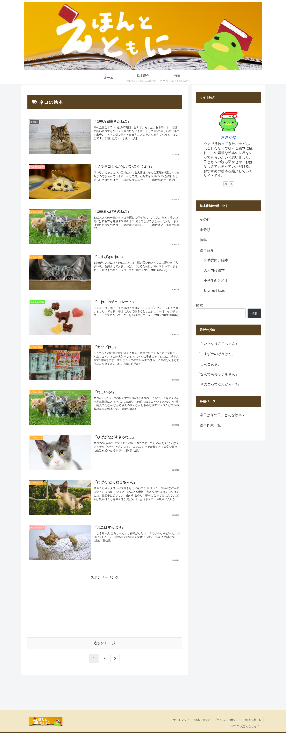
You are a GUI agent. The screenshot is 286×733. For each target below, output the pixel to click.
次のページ (105, 643)
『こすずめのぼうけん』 (216, 354)
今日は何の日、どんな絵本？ (222, 415)
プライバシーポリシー (227, 719)
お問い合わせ (201, 719)
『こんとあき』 (209, 364)
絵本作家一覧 (210, 425)
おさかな (228, 137)
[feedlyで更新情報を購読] (225, 183)
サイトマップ (181, 719)
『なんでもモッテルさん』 (218, 374)
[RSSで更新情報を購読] (231, 183)
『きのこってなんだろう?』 (219, 384)
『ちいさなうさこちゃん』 (218, 344)
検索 (199, 305)
